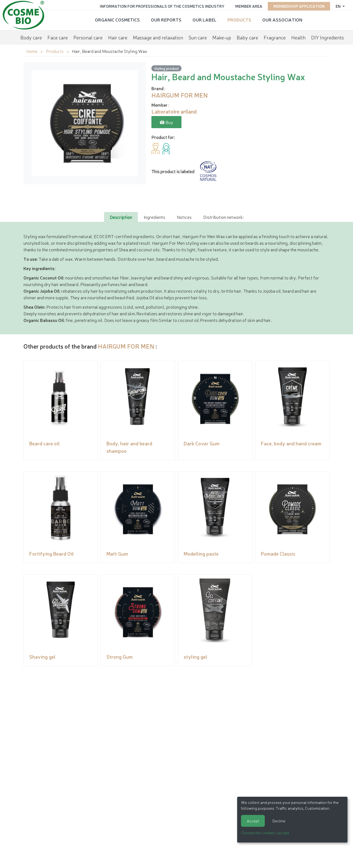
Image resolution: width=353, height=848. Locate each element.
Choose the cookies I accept (265, 832)
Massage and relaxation (158, 37)
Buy (169, 122)
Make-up (221, 37)
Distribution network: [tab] (223, 217)
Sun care (198, 37)
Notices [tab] (184, 217)
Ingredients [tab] (154, 217)
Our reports (166, 20)
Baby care (247, 37)
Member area (248, 6)
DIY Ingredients (327, 37)
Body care (31, 37)
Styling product (166, 68)
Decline (278, 820)
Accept (253, 820)
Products (239, 20)
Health (298, 37)
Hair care (117, 37)
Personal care (88, 37)
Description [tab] (121, 217)
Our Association (282, 20)
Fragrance (275, 37)
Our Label (204, 20)
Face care (57, 37)
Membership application (299, 6)
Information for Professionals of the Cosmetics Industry (162, 6)
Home (32, 51)
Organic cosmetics (117, 20)
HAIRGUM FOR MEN (126, 346)
